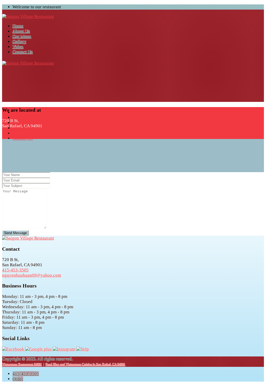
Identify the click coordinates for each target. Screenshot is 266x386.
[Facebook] (13, 349)
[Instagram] (64, 349)
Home (17, 26)
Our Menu (21, 36)
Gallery (19, 41)
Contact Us (22, 52)
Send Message (15, 233)
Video (17, 46)
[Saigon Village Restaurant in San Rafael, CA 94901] (28, 16)
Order (17, 378)
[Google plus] (39, 349)
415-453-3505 (25, 373)
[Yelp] (82, 349)
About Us (21, 31)
